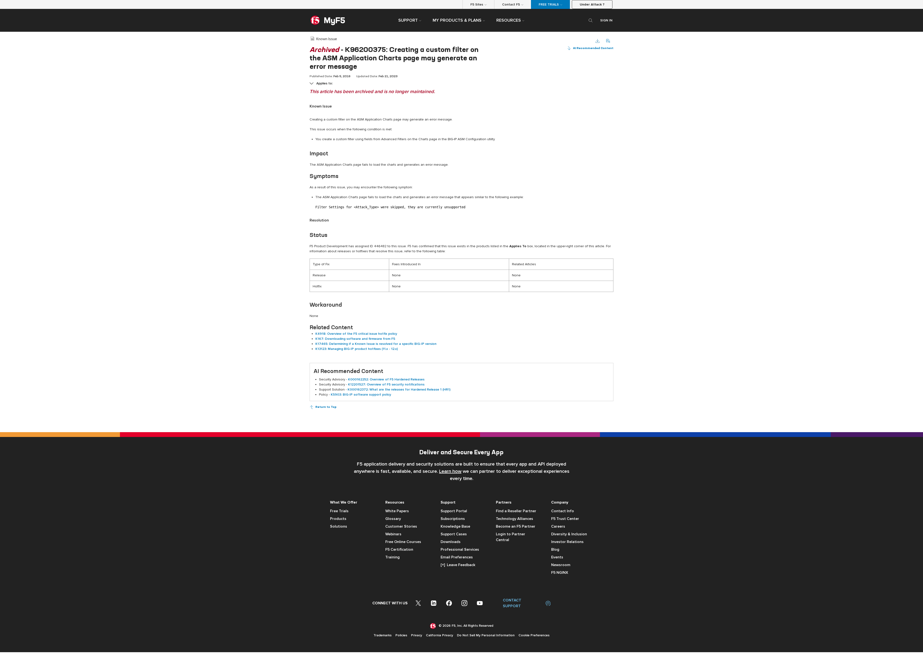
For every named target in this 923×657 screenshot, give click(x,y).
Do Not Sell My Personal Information (486, 635)
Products (338, 518)
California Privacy (439, 635)
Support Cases (454, 534)
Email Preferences (457, 557)
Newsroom (560, 564)
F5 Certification (399, 549)
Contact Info (562, 511)
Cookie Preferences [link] (533, 635)
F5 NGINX (559, 572)
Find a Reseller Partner (516, 511)
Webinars (393, 534)
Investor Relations (567, 541)
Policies (401, 635)
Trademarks (383, 635)
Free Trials (339, 511)
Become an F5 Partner (515, 526)
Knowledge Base (455, 526)
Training (392, 557)
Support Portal (454, 511)
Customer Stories (401, 526)
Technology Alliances (514, 518)
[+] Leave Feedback (458, 564)
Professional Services (460, 549)
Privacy (416, 635)
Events (557, 557)
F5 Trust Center (565, 518)
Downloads (451, 541)
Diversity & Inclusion (569, 534)
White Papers (397, 511)
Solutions (338, 526)
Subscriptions (453, 518)
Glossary (393, 518)
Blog (555, 549)
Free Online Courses (403, 541)
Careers (558, 526)
